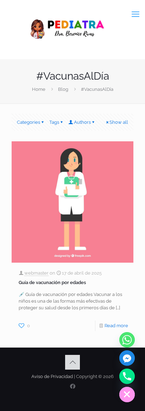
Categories (28, 122)
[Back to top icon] (72, 362)
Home (38, 89)
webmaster (36, 273)
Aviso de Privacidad (52, 376)
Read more (116, 325)
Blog (63, 89)
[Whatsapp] (127, 340)
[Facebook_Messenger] (127, 358)
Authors (82, 122)
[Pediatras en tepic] (72, 29)
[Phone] (127, 376)
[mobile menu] (135, 14)
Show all (118, 122)
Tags (54, 122)
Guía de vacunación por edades (52, 282)
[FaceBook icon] (72, 386)
